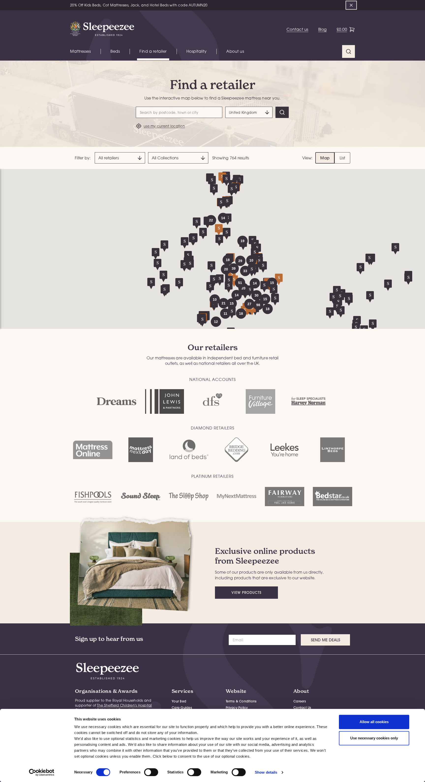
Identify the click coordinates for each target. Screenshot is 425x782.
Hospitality (196, 51)
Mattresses (80, 51)
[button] (236, 295)
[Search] (282, 112)
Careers (299, 701)
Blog (322, 29)
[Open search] (348, 51)
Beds (115, 51)
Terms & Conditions (241, 701)
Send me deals (325, 639)
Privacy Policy (237, 708)
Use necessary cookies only (374, 738)
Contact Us (302, 708)
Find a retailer (153, 51)
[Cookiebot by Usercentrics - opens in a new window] (41, 772)
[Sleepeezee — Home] (102, 29)
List (342, 157)
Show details (266, 772)
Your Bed (179, 701)
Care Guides (182, 708)
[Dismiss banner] (351, 5)
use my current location (164, 126)
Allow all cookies (374, 722)
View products (246, 592)
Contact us (297, 29)
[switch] (151, 772)
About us (235, 51)
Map (325, 157)
